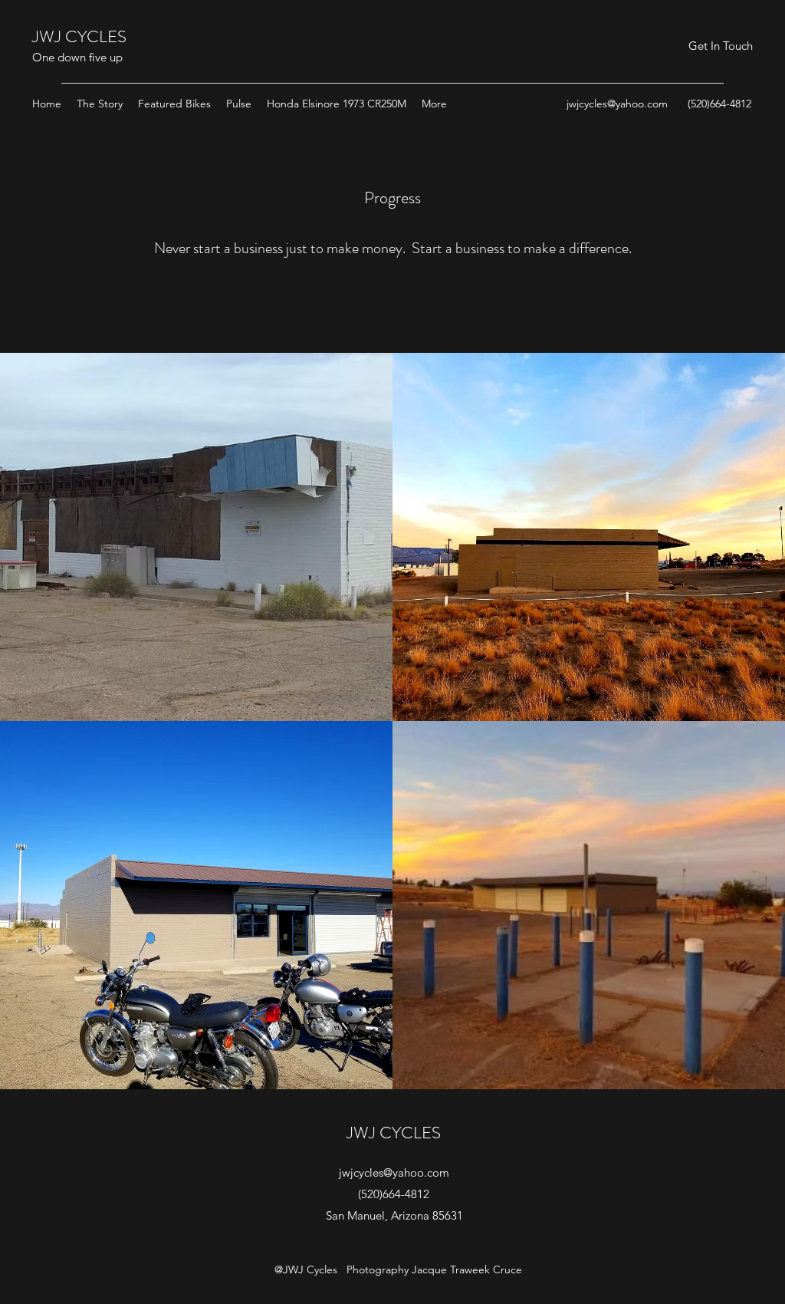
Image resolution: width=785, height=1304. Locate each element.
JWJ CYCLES (79, 36)
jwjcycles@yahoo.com (617, 103)
